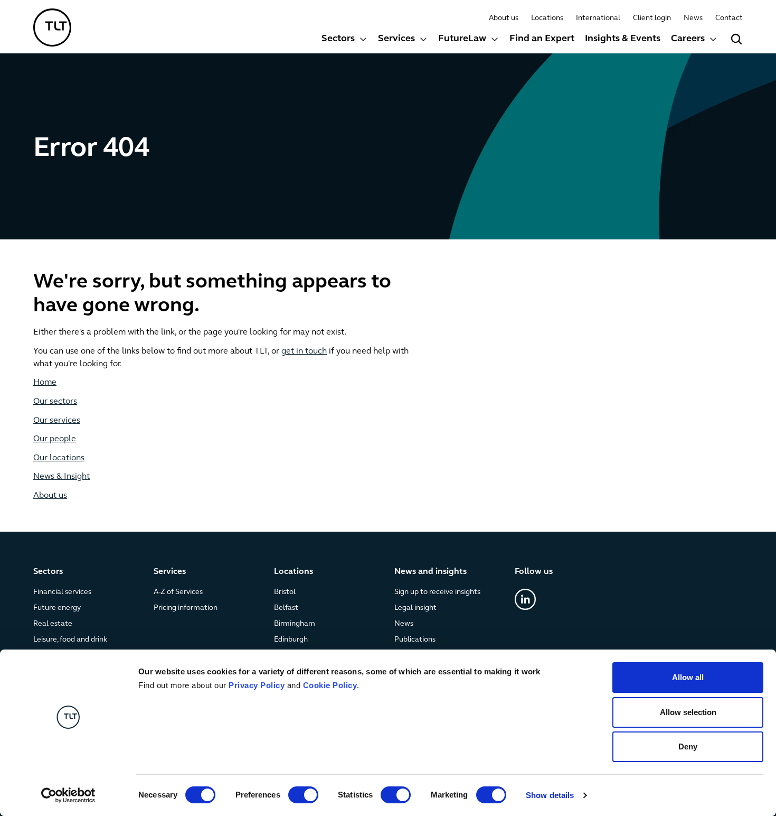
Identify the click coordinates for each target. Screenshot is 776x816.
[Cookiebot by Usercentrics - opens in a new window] (68, 795)
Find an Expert (541, 39)
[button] (344, 40)
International (598, 18)
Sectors (338, 39)
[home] (52, 27)
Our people (54, 439)
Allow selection (688, 712)
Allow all (688, 677)
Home (44, 382)
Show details (550, 795)
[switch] (303, 794)
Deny (687, 746)
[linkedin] (525, 599)
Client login (652, 18)
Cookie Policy (330, 685)
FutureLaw (462, 39)
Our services (56, 420)
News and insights (430, 572)
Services (396, 39)
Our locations (58, 458)
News (693, 18)
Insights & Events (622, 39)
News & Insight (61, 476)
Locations (547, 18)
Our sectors (55, 401)
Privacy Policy (257, 685)
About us (503, 18)
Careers (688, 39)
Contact (729, 18)
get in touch (304, 351)
